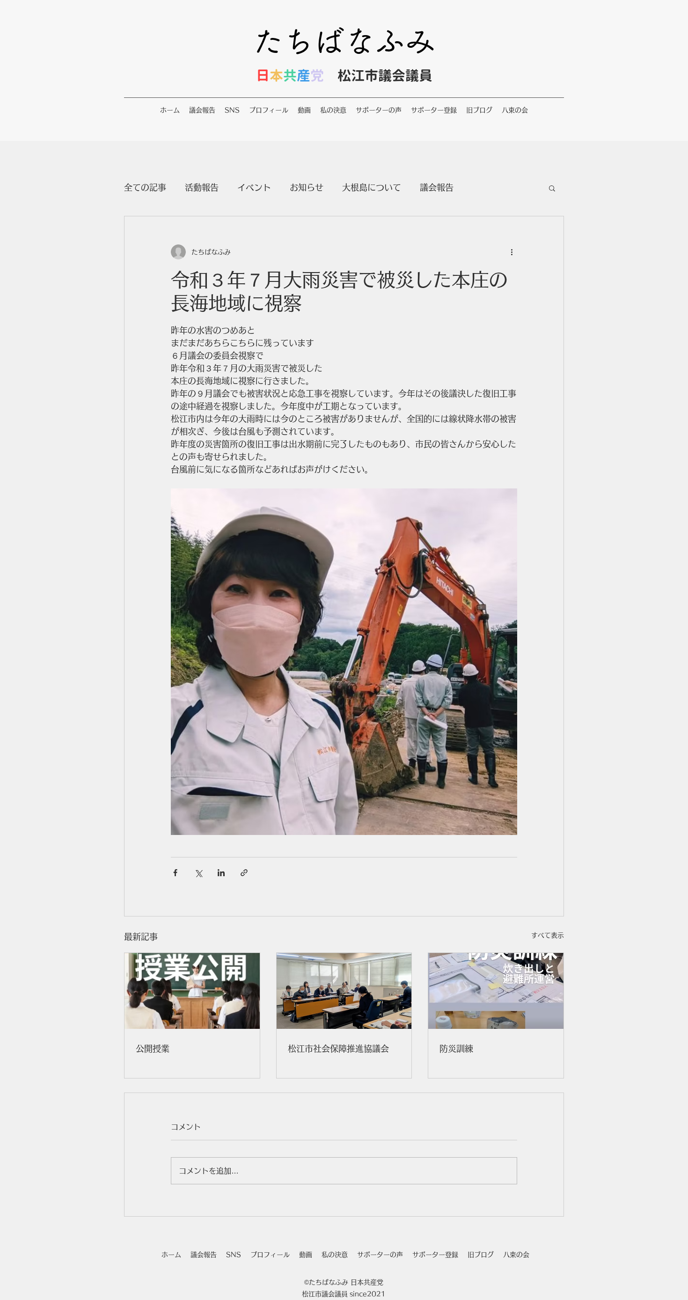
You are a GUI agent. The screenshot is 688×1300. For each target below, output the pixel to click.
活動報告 (202, 187)
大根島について (371, 187)
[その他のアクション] (511, 252)
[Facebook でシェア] (175, 872)
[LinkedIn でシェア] (221, 872)
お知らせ (306, 187)
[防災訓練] (496, 991)
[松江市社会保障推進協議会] (344, 991)
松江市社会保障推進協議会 (338, 1048)
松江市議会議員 (384, 75)
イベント (254, 187)
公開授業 (152, 1048)
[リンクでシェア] (244, 872)
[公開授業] (192, 991)
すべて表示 (547, 935)
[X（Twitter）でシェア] (198, 872)
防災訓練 (456, 1048)
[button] (552, 188)
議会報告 (437, 187)
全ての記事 (145, 187)
